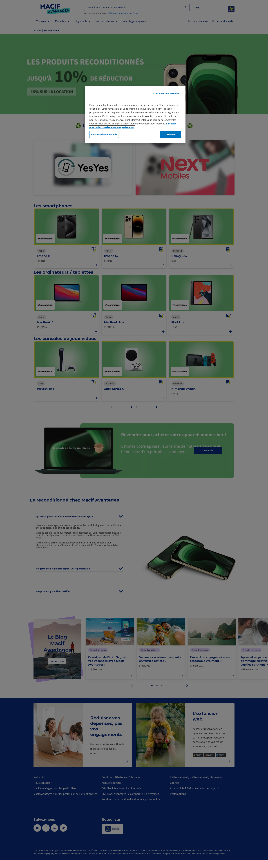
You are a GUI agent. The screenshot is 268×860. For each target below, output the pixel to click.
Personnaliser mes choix (104, 134)
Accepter (170, 134)
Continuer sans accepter (166, 93)
